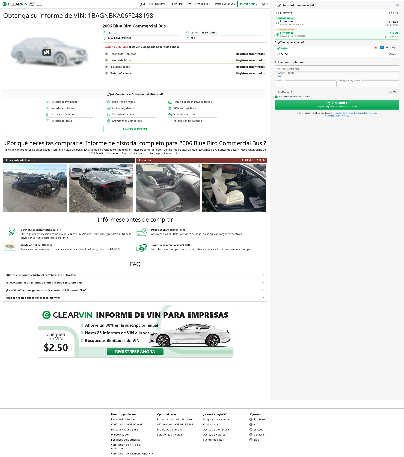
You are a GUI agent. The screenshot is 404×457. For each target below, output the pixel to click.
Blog (256, 439)
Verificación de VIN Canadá (127, 424)
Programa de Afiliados (170, 429)
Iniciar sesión (248, 4)
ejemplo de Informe (135, 128)
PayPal (284, 54)
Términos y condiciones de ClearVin (348, 113)
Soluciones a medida (169, 434)
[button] (106, 53)
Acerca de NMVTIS (214, 434)
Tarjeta (284, 48)
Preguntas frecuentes (216, 419)
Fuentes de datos (213, 439)
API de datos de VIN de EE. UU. (175, 424)
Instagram (260, 434)
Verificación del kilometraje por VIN (132, 453)
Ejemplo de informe (123, 419)
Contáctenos (210, 424)
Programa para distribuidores (175, 419)
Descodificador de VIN (124, 429)
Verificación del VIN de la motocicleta (126, 446)
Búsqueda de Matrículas (125, 439)
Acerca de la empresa (216, 429)
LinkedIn (259, 429)
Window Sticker (199, 4)
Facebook (259, 419)
